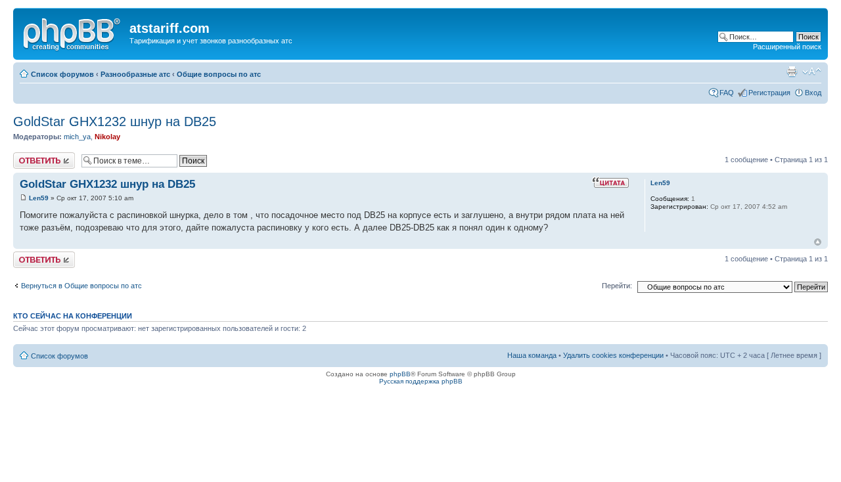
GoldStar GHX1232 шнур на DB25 (114, 121)
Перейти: (617, 286)
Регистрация (769, 93)
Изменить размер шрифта (811, 71)
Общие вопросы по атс (219, 74)
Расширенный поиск (787, 47)
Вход (813, 93)
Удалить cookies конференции (613, 355)
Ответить (29, 156)
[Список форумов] (72, 32)
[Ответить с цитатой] (610, 182)
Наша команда (532, 355)
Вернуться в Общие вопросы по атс (81, 286)
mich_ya (77, 137)
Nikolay (107, 137)
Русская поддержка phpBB (421, 381)
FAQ (726, 93)
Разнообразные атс (135, 74)
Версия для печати (791, 71)
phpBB (400, 374)
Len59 (39, 198)
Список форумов (62, 74)
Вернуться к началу (817, 242)
